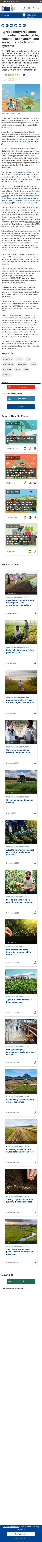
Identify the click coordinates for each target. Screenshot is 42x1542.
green (27, 369)
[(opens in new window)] (8, 7)
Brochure (22, 387)
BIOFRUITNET (16, 278)
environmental (8, 364)
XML (22, 1281)
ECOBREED (16, 306)
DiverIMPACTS (29, 315)
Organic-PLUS (6, 329)
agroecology (7, 359)
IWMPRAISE (19, 329)
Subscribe (21, 407)
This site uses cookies (11, 1527)
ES (11, 25)
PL (24, 25)
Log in (24, 8)
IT (20, 25)
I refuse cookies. (21, 1539)
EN (7, 25)
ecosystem (7, 369)
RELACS (32, 327)
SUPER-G (27, 322)
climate (33, 364)
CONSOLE (36, 341)
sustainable (22, 364)
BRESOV (8, 301)
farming (19, 359)
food (28, 359)
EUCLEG (18, 301)
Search (34, 8)
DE (3, 25)
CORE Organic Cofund (13, 268)
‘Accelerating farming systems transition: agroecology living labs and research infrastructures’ (20, 200)
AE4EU (15, 287)
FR (16, 25)
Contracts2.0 (8, 343)
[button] (29, 8)
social (18, 369)
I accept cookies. (21, 1534)
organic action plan (32, 222)
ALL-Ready (5, 287)
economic (6, 374)
